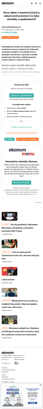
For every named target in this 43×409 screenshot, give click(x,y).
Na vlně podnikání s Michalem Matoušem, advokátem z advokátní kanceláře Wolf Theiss (20, 228)
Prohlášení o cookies (8, 382)
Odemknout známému (28, 139)
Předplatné (5, 372)
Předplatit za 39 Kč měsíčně (21, 95)
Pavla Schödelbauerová (11, 27)
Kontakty (4, 368)
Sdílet (10, 139)
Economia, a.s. (20, 355)
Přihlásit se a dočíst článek (21, 127)
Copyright (5, 355)
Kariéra (4, 375)
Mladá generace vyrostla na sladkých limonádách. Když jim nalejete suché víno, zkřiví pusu (20, 304)
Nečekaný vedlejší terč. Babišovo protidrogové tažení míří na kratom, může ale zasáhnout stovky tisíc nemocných (20, 331)
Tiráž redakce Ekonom (8, 370)
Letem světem (8, 280)
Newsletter (5, 377)
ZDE (35, 194)
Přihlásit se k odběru (21, 182)
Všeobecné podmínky (8, 379)
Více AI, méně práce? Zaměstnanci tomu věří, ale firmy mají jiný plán (20, 255)
